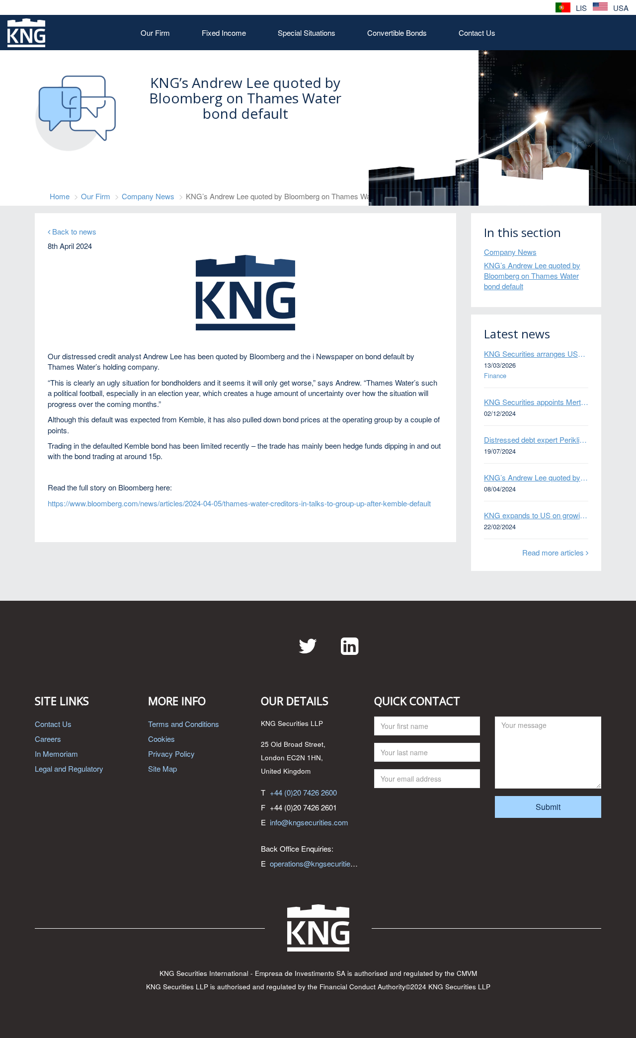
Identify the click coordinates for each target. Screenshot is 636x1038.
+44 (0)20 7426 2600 (303, 792)
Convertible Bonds (397, 32)
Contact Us (477, 32)
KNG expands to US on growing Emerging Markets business (536, 515)
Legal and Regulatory (69, 768)
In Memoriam (56, 753)
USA (620, 7)
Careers (48, 738)
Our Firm (155, 32)
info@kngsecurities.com (309, 822)
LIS (580, 7)
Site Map (162, 768)
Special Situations (306, 32)
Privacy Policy (171, 753)
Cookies (161, 738)
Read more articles (554, 552)
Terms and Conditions (183, 724)
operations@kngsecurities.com (320, 863)
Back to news (73, 231)
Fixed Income (224, 32)
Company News (148, 196)
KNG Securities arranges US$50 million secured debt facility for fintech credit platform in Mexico (536, 353)
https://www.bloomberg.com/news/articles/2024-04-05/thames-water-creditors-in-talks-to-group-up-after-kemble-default (239, 503)
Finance (495, 375)
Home (60, 196)
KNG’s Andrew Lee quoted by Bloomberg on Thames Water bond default (532, 276)
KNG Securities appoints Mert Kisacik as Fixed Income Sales (536, 402)
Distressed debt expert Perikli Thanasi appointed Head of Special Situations (536, 439)
